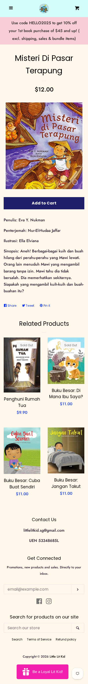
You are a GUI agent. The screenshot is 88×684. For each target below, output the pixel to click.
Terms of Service (39, 639)
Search (17, 639)
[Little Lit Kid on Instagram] (49, 602)
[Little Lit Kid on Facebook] (39, 602)
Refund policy (66, 639)
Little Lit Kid (57, 656)
